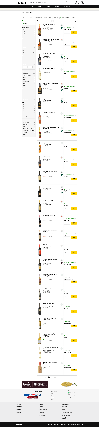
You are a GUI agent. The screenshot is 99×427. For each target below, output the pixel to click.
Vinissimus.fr (18, 408)
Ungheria (29, 45)
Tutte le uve (41, 417)
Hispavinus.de (18, 412)
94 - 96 (29, 33)
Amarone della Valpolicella (67, 412)
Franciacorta (64, 406)
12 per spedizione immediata (70, 262)
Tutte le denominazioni (43, 414)
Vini (32, 6)
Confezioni (67, 6)
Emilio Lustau (56, 17)
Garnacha (29, 77)
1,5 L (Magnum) (29, 99)
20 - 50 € (29, 62)
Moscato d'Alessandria (38, 17)
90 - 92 (29, 29)
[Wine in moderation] (32, 397)
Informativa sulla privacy (72, 424)
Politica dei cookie (80, 424)
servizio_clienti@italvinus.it (74, 395)
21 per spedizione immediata (70, 233)
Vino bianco (41, 408)
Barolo (63, 411)
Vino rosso (41, 406)
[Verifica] (33, 67)
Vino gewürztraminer (43, 409)
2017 (29, 104)
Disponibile (67, 189)
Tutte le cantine (42, 415)
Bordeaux (41, 411)
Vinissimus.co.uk (19, 409)
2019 (29, 110)
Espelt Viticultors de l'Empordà (29, 130)
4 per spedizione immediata (70, 71)
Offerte (57, 6)
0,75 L (29, 90)
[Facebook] (71, 398)
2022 (29, 112)
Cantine (48, 6)
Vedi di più (24, 85)
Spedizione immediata (65, 17)
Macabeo (29, 83)
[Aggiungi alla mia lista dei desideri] (61, 216)
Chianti (63, 420)
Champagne (41, 412)
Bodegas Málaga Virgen (48, 17)
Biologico (73, 17)
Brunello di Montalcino (66, 415)
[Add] (74, 32)
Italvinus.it (18, 411)
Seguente (54, 377)
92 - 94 (29, 31)
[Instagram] (68, 398)
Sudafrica (29, 47)
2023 (29, 108)
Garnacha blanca (29, 81)
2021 (29, 106)
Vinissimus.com (19, 406)
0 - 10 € (29, 57)
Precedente (45, 377)
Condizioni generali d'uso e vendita (62, 424)
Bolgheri (63, 414)
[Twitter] (73, 398)
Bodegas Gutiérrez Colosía (29, 128)
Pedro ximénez (30, 17)
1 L (29, 97)
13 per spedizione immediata (70, 115)
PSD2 (27, 394)
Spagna (24, 17)
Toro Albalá (29, 132)
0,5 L (29, 92)
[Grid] (56, 21)
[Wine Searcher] (69, 384)
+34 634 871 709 (72, 392)
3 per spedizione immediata (70, 86)
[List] (52, 21)
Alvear (29, 126)
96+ (29, 35)
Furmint (29, 79)
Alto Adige (64, 417)
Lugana (63, 409)
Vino (29, 52)
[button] (77, 2)
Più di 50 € (29, 64)
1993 (29, 114)
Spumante (40, 6)
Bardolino (64, 418)
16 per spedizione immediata (70, 218)
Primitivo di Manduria (66, 408)
